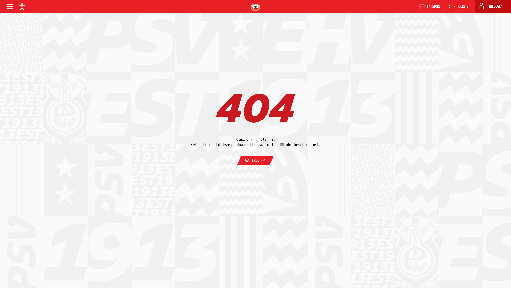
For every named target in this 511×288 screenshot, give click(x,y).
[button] (10, 6)
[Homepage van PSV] (255, 7)
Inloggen (496, 6)
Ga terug (252, 160)
